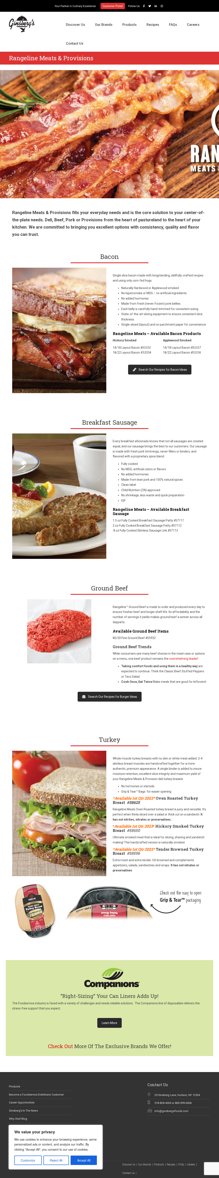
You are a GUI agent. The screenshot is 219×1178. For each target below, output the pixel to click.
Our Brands (103, 25)
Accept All (83, 1160)
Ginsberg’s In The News (23, 1110)
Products (129, 25)
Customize (28, 1160)
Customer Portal (113, 6)
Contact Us (74, 43)
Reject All (56, 1160)
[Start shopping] (93, 39)
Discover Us (75, 25)
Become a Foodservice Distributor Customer (36, 1094)
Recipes (152, 25)
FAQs (173, 25)
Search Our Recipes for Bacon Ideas (163, 369)
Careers (193, 25)
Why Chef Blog (18, 1118)
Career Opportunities (21, 1102)
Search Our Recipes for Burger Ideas (112, 696)
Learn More (109, 1023)
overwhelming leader (183, 658)
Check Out (60, 1046)
